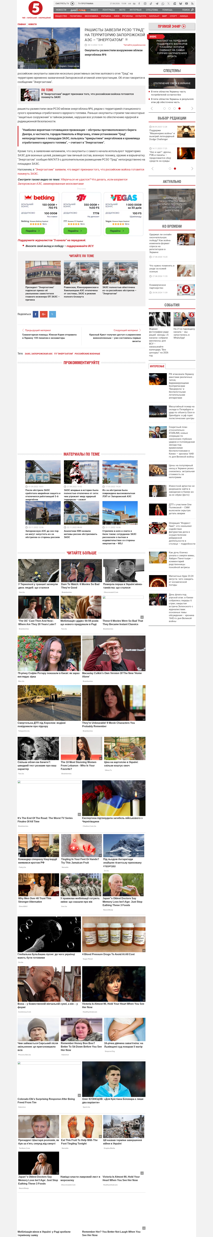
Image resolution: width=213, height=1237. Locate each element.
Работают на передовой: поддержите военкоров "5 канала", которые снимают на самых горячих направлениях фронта (161, 139)
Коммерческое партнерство (157, 286)
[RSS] (192, 3)
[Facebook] (139, 3)
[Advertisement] (81, 212)
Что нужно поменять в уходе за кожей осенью (161, 268)
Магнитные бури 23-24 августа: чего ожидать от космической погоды (181, 580)
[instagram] (145, 3)
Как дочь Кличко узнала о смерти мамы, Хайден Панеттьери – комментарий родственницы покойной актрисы (182, 560)
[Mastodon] (175, 3)
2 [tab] (183, 64)
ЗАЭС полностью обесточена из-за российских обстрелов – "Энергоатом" (119, 290)
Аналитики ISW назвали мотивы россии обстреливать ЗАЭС (80, 534)
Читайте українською (134, 44)
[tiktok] (151, 3)
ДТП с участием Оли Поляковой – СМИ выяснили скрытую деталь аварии (180, 509)
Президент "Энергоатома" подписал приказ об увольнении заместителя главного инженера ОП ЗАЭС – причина (42, 293)
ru (134, 3)
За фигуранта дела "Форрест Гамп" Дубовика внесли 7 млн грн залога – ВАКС (171, 102)
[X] (169, 3)
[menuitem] (60, 9)
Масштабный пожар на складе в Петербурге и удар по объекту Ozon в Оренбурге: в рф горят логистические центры (182, 412)
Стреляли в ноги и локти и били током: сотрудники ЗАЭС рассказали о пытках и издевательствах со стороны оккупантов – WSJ (119, 537)
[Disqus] (81, 411)
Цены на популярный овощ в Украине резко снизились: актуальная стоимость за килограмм (182, 471)
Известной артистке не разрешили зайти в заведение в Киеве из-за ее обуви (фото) (182, 490)
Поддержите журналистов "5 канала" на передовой (51, 240)
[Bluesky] (181, 3)
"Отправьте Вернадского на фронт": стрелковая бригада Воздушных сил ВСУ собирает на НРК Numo (160, 159)
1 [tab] (160, 64)
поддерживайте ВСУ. (80, 246)
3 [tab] (174, 108)
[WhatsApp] (163, 3)
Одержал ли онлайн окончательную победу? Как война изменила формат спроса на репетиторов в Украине (160, 243)
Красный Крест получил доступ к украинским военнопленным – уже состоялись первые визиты (115, 338)
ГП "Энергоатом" (63, 353)
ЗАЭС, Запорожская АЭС (39, 353)
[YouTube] (186, 3)
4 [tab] (179, 108)
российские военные (87, 353)
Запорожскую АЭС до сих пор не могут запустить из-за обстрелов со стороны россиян (42, 534)
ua (129, 3)
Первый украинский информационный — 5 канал (36, 10)
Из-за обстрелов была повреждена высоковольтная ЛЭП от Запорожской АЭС (118, 493)
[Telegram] (157, 3)
